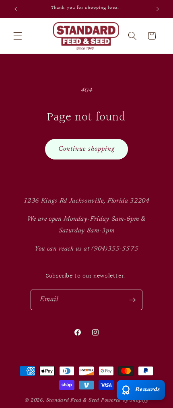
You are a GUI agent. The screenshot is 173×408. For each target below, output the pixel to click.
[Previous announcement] (16, 9)
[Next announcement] (158, 9)
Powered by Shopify (124, 400)
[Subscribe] (132, 300)
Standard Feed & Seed (72, 400)
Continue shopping (86, 149)
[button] (17, 36)
